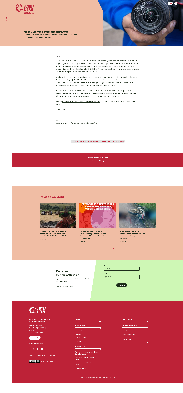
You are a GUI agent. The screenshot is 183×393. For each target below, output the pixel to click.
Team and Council (80, 338)
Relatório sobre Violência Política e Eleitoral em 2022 (81, 101)
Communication (129, 326)
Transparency (79, 334)
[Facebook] (37, 349)
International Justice (81, 368)
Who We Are (80, 326)
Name (106, 265)
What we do (80, 347)
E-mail (106, 273)
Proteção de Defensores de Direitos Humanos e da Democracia (99, 141)
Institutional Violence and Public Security (85, 358)
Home (77, 319)
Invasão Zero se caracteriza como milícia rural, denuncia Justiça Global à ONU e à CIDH (53, 233)
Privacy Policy (49, 355)
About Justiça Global (81, 331)
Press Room (126, 331)
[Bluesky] (49, 349)
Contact (126, 340)
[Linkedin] (45, 349)
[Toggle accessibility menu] (6, 27)
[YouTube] (41, 349)
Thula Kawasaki (113, 377)
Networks (127, 319)
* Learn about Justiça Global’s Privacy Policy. (64, 286)
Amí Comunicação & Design (102, 377)
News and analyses (128, 334)
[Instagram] (30, 349)
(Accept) (53, 355)
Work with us (79, 341)
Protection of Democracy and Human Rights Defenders (86, 353)
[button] (112, 249)
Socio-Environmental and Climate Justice (85, 364)
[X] (34, 349)
